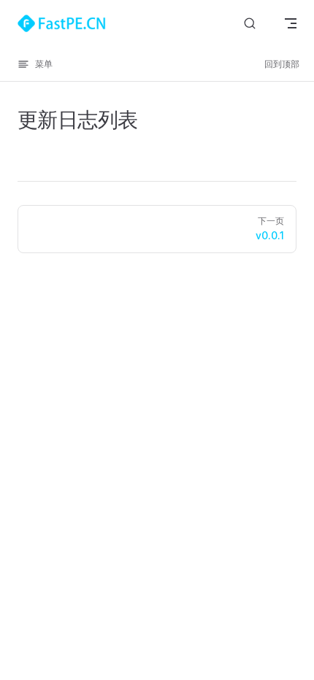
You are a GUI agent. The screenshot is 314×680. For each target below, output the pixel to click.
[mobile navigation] (290, 23)
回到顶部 (281, 63)
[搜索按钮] (249, 24)
